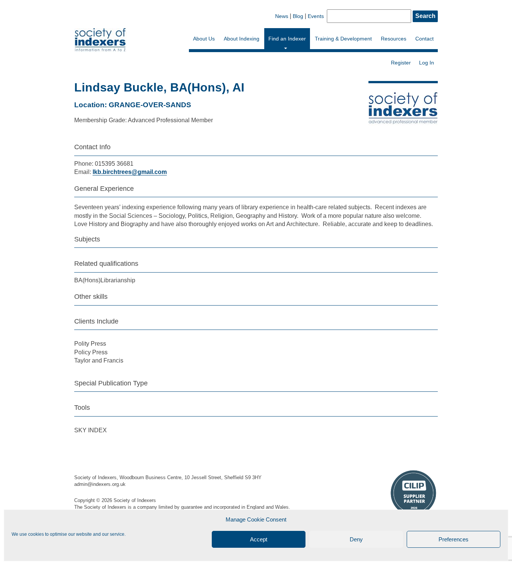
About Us (204, 39)
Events (316, 16)
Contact (424, 39)
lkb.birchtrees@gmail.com (130, 172)
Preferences (454, 539)
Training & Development (343, 39)
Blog (298, 16)
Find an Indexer (287, 39)
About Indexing (241, 39)
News (281, 16)
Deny (356, 539)
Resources (393, 39)
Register (401, 63)
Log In (426, 63)
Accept (258, 539)
